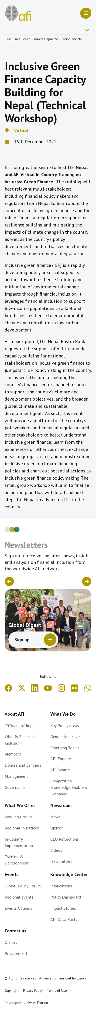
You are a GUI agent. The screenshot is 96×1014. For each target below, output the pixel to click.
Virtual (21, 130)
